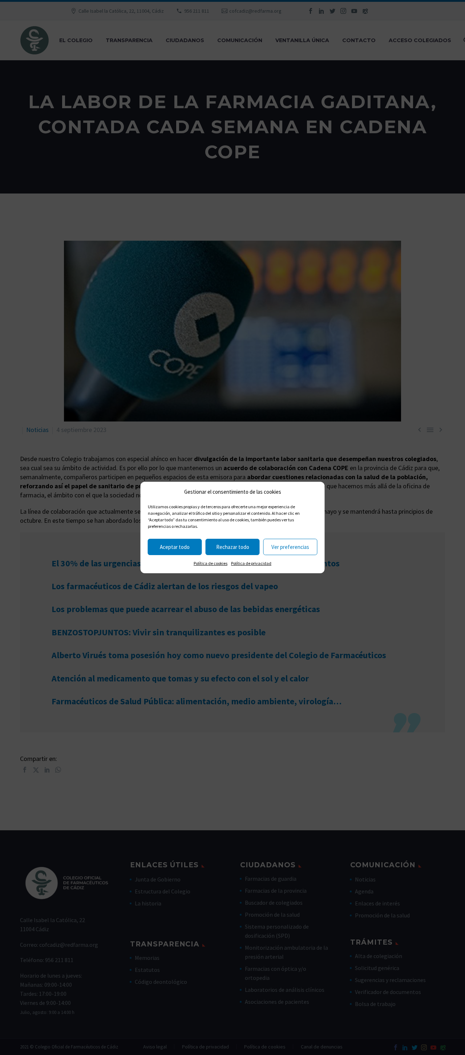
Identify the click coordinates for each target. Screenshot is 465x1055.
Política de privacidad (251, 563)
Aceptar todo (175, 546)
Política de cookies (210, 563)
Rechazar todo (232, 546)
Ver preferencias (290, 546)
